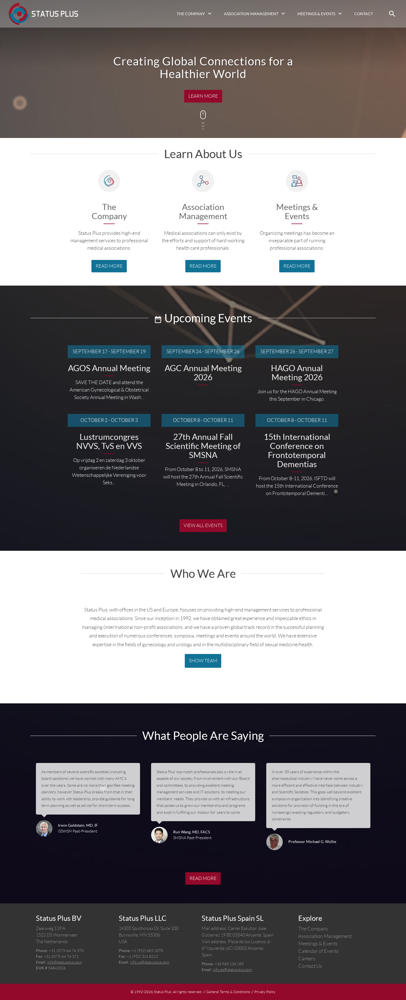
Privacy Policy (264, 992)
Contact (363, 14)
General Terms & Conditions (228, 992)
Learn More (203, 96)
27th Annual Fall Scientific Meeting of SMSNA (203, 446)
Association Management (251, 14)
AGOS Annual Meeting (109, 368)
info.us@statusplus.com (149, 962)
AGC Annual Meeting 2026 (203, 373)
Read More (109, 266)
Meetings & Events (316, 14)
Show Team (203, 660)
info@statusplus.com (64, 962)
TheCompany (109, 212)
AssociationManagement (203, 212)
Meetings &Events (297, 212)
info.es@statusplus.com (232, 969)
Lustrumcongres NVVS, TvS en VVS (109, 441)
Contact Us (310, 966)
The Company (191, 14)
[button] (392, 14)
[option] (88, 806)
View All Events (203, 525)
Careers (306, 958)
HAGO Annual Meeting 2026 (297, 373)
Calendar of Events (318, 951)
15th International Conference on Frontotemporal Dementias (297, 450)
